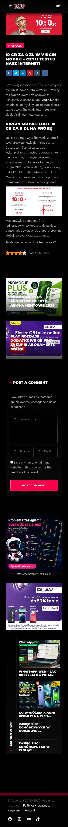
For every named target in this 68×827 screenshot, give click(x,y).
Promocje (15, 45)
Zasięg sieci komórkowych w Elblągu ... (34, 747)
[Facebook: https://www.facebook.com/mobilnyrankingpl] (10, 819)
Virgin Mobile (50, 99)
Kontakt (29, 810)
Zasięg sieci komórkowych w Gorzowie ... (34, 727)
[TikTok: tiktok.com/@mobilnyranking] (38, 819)
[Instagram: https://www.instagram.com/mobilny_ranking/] (19, 819)
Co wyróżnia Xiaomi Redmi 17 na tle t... (37, 714)
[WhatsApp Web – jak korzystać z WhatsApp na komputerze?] (39, 653)
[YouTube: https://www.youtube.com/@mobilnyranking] (28, 819)
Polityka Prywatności (37, 805)
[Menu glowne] (58, 6)
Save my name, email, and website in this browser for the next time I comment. (31, 467)
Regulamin (15, 810)
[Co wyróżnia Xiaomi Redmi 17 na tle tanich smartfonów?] (39, 694)
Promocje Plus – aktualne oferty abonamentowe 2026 (32, 301)
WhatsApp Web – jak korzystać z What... (37, 673)
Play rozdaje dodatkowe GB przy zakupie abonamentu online (33, 342)
